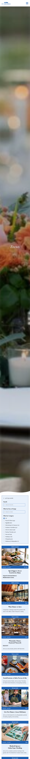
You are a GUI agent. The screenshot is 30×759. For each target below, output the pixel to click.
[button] (11, 518)
